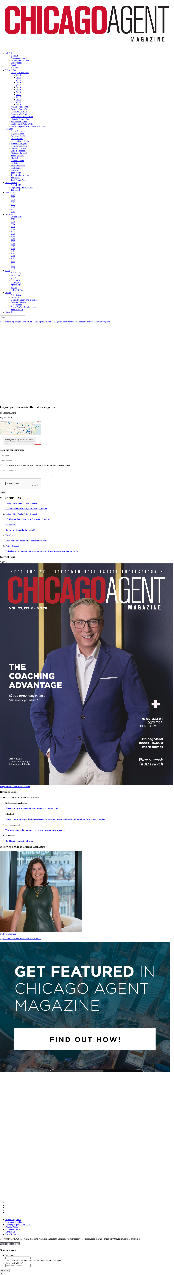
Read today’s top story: (55, 322)
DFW (13, 278)
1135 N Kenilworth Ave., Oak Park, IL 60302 (26, 509)
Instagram (9, 1255)
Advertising (16, 295)
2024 (18, 102)
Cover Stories (17, 138)
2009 (13, 261)
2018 (18, 87)
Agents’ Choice (17, 134)
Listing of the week (19, 153)
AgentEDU (16, 185)
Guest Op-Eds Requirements (23, 307)
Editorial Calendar (19, 302)
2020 (18, 92)
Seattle (14, 287)
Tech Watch (16, 173)
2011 (13, 256)
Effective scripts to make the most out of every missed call (31, 808)
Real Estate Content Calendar (19, 841)
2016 (18, 82)
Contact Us (16, 297)
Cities (7, 270)
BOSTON (15, 275)
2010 (13, 258)
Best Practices (11, 182)
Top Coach (15, 190)
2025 (18, 104)
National (14, 68)
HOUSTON (16, 283)
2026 (13, 195)
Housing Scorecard (19, 146)
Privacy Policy (11, 1227)
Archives (9, 214)
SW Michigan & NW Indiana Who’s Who (29, 126)
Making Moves (17, 156)
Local (13, 65)
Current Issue (16, 217)
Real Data (9, 192)
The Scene (15, 177)
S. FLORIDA (17, 290)
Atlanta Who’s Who (19, 107)
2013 (18, 75)
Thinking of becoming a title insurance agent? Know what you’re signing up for (42, 551)
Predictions (15, 163)
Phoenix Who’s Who (20, 119)
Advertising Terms (13, 1219)
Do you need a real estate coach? (20, 530)
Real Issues (16, 168)
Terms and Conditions (14, 1222)
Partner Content (17, 160)
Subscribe (9, 312)
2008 (13, 263)
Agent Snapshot (18, 131)
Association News (19, 58)
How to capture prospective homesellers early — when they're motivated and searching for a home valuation (55, 819)
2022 (18, 97)
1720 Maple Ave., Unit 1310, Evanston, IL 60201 (27, 519)
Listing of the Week (13, 503)
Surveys (14, 170)
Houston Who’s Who (20, 114)
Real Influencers (18, 165)
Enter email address (14, 1263)
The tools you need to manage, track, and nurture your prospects (35, 830)
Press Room (10, 1234)
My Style (15, 158)
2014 (18, 77)
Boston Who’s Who (19, 109)
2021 (18, 94)
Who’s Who (10, 70)
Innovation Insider (19, 148)
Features (9, 129)
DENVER (15, 280)
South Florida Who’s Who (22, 124)
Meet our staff (17, 309)
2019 (18, 90)
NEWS (8, 53)
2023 (18, 99)
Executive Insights (19, 143)
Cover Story (10, 525)
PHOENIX (16, 285)
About (8, 292)
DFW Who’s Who (19, 112)
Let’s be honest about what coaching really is (25, 541)
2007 (13, 265)
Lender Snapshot (18, 151)
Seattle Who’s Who (19, 121)
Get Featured (16, 305)
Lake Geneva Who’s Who (22, 116)
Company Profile (18, 136)
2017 (18, 85)
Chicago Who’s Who (20, 72)
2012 (13, 253)
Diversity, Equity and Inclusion (24, 300)
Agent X (14, 55)
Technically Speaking (20, 175)
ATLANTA (16, 273)
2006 (13, 268)
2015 (18, 80)
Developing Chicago (20, 141)
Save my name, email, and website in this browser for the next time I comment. (37, 465)
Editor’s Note (16, 63)
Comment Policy (12, 1229)
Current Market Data (20, 60)
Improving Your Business (22, 187)
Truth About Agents (19, 180)
